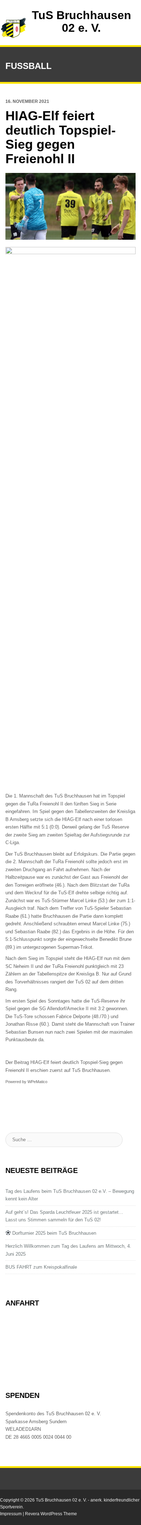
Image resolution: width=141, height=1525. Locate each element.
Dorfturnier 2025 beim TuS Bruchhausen (53, 1233)
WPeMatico (37, 1081)
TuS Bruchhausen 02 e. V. (81, 21)
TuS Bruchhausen (91, 1070)
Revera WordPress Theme (51, 1513)
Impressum (11, 1513)
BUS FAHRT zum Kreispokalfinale (41, 1267)
